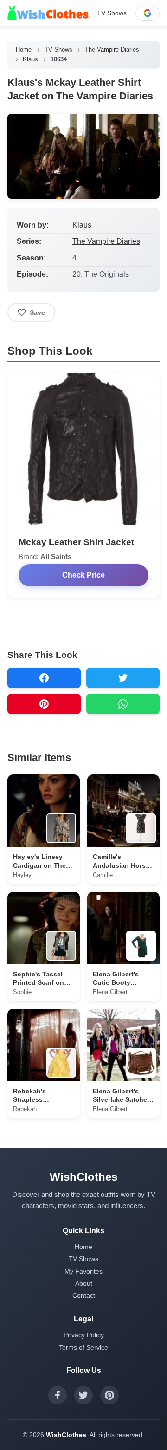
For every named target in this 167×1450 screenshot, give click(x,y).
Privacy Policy (84, 1335)
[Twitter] (83, 1395)
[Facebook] (57, 1395)
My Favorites (83, 1271)
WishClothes (66, 1434)
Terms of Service (83, 1347)
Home (24, 49)
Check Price (83, 575)
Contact (83, 1295)
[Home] (48, 13)
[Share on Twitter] (123, 678)
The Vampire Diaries (112, 49)
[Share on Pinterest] (44, 704)
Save (37, 312)
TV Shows (112, 13)
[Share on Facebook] (44, 678)
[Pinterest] (109, 1395)
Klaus (30, 59)
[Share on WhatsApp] (123, 704)
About (83, 1283)
